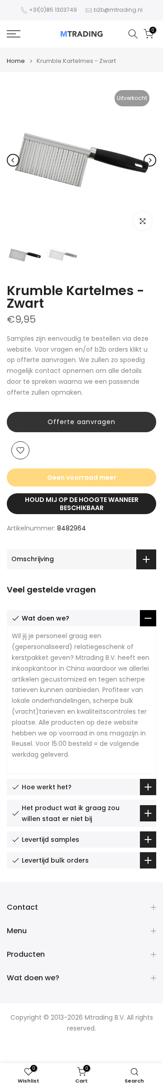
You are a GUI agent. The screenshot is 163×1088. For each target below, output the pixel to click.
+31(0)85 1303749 (53, 10)
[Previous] (13, 160)
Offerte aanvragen (81, 421)
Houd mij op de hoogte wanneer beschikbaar (82, 503)
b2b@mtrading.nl (118, 10)
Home (16, 61)
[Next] (150, 160)
